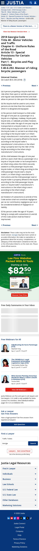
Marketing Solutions (12, 505)
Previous (6, 85)
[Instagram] (18, 518)
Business (7, 479)
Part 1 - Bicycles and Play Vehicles (13, 18)
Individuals (8, 473)
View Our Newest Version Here (15, 32)
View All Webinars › (19, 390)
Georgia (14, 235)
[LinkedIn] (8, 518)
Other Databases (10, 500)
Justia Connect (19, 523)
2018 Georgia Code (19, 10)
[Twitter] (27, 518)
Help (19, 535)
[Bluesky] (24, 518)
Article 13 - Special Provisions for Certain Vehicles (18, 16)
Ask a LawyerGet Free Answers (9, 412)
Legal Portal (19, 527)
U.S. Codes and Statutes (22, 8)
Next (34, 85)
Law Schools (8, 484)
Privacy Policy (19, 543)
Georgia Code (6, 10)
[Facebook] (15, 518)
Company (19, 531)
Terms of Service (19, 539)
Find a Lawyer (7, 433)
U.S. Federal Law (10, 489)
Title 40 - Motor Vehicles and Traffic (13, 12)
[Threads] (21, 518)
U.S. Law (9, 8)
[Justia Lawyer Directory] (30, 518)
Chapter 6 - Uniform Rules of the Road (14, 14)
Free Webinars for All (11, 339)
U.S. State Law (9, 494)
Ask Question (19, 424)
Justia (3, 8)
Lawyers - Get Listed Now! (19, 451)
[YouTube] (11, 518)
